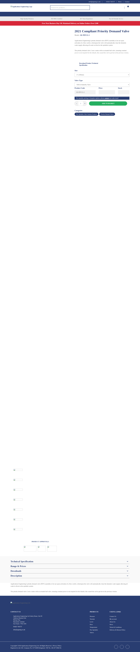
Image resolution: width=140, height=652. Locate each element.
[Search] (87, 8)
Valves (92, 632)
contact (107, 98)
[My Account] (123, 7)
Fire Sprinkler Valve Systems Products (86, 114)
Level (91, 622)
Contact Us (113, 616)
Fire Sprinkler (94, 630)
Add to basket (108, 103)
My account (113, 619)
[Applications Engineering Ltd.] (30, 7)
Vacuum (92, 619)
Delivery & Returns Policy (117, 630)
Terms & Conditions (116, 627)
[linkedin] (15, 2)
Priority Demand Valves (107, 114)
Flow (91, 624)
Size (76, 71)
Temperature (93, 627)
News (120, 1)
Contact (127, 1)
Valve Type (79, 80)
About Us (112, 622)
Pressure (92, 616)
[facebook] (11, 2)
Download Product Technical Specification (88, 64)
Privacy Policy (57, 645)
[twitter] (19, 2)
